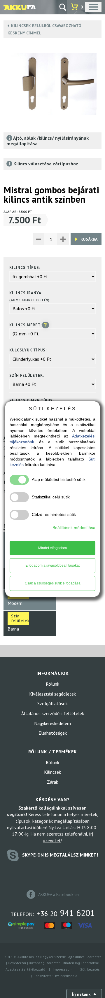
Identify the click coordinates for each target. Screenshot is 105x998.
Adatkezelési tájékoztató (25, 969)
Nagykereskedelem (52, 723)
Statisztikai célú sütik (51, 497)
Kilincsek (52, 772)
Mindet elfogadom (52, 548)
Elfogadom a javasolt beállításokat (52, 565)
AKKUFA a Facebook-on (58, 894)
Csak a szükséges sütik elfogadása (52, 583)
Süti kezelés (90, 969)
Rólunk (52, 684)
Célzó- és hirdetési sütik (54, 514)
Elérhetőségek (52, 733)
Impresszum (63, 969)
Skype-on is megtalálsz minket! (59, 855)
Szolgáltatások (52, 703)
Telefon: (52, 912)
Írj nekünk (81, 994)
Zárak (52, 782)
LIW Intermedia (65, 976)
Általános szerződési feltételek (52, 713)
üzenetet (52, 840)
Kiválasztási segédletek (52, 694)
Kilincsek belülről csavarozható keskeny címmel (44, 29)
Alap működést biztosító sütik (58, 479)
